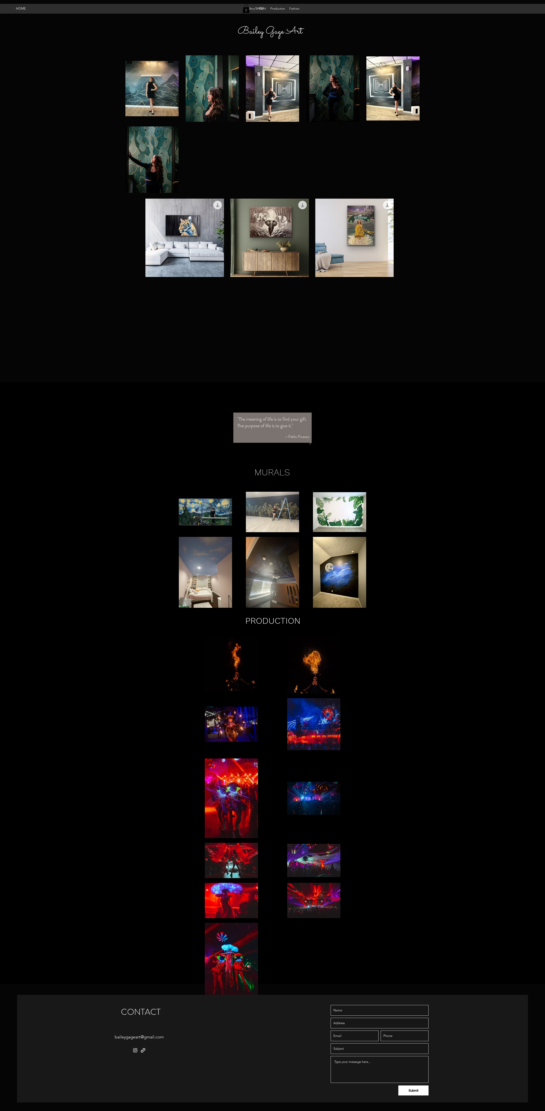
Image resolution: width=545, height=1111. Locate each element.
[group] (312, 237)
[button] (246, 8)
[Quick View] (184, 238)
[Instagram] (135, 1050)
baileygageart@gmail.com (139, 1036)
